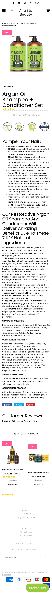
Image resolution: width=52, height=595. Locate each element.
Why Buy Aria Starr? (26, 517)
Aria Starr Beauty (9, 572)
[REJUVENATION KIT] (13, 455)
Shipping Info (26, 528)
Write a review (30, 421)
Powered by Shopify (26, 572)
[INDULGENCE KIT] (38, 457)
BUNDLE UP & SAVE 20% (12, 469)
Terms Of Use (26, 532)
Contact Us (26, 513)
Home (5, 23)
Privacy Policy (26, 535)
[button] (8, 109)
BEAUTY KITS (14, 23)
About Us (26, 510)
